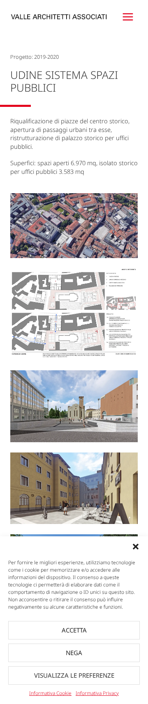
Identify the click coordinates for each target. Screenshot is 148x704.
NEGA (74, 653)
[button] (136, 546)
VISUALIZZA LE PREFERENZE (74, 675)
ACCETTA (74, 630)
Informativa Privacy (97, 693)
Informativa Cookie (50, 693)
